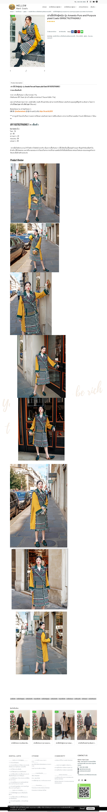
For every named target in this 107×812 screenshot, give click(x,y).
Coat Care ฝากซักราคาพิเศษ (39, 768)
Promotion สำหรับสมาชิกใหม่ (39, 790)
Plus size (90, 36)
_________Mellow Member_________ (63, 775)
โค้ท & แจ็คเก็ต (79, 36)
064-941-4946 (81, 2)
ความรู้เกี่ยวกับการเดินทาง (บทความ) (63, 767)
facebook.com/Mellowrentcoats (87, 775)
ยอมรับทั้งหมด (90, 808)
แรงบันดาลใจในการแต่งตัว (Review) (63, 760)
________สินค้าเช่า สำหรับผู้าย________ (18, 790)
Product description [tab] (16, 83)
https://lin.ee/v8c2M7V (46, 111)
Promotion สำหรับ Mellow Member (41, 788)
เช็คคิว (35, 124)
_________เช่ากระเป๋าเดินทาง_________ (17, 805)
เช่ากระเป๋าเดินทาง (83, 7)
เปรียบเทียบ (63, 31)
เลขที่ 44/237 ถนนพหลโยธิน (88, 761)
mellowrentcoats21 (85, 771)
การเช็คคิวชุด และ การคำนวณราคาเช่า (41, 780)
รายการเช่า (49, 38)
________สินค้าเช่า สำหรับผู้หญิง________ (18, 760)
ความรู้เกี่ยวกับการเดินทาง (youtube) (63, 770)
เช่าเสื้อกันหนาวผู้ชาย (69, 7)
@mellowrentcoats (20, 111)
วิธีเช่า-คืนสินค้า (36, 775)
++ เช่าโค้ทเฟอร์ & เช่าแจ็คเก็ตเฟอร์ (17, 771)
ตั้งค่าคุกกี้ (82, 808)
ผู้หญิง (85, 36)
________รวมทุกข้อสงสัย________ (39, 773)
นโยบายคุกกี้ (23, 809)
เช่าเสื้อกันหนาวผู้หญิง (55, 7)
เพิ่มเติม (93, 7)
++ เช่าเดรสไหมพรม (14, 762)
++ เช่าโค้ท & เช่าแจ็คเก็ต (15, 769)
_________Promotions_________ (39, 785)
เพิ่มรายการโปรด (52, 31)
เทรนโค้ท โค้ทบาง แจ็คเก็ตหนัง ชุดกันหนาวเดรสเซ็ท (64, 36)
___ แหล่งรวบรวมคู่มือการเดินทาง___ (63, 765)
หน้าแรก (44, 7)
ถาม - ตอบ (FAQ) (36, 778)
